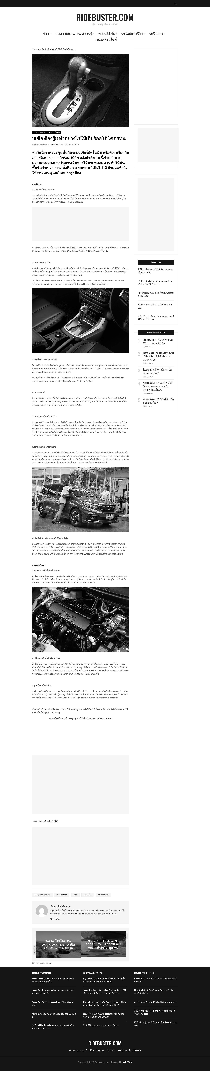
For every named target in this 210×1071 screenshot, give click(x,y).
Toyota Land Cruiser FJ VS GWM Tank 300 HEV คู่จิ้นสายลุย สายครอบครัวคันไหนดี (104, 980)
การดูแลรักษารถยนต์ (42, 895)
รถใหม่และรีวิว (132, 34)
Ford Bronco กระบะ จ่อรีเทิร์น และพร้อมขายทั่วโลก (156, 294)
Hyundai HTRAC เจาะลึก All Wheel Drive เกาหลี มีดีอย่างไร (155, 980)
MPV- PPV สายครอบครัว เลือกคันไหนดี (100, 1025)
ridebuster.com (105, 718)
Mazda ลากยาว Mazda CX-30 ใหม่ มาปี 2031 (155, 306)
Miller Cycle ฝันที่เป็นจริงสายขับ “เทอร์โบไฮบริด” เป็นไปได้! (153, 992)
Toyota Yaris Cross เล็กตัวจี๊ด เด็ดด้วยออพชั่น (157, 371)
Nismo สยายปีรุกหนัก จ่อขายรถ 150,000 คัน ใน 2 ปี (54, 1015)
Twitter (56, 919)
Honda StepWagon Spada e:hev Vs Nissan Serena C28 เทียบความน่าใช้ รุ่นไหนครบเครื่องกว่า (104, 992)
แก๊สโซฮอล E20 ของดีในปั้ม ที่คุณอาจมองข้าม (155, 1002)
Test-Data (111, 1051)
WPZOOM (127, 1062)
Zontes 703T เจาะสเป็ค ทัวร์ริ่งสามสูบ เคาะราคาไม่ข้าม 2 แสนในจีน (157, 386)
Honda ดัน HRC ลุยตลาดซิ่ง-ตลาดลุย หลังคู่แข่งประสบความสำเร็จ (53, 992)
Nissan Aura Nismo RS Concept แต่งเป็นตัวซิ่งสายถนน (53, 1003)
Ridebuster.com (105, 17)
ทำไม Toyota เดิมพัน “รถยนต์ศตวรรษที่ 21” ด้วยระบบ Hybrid (156, 318)
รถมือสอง (156, 34)
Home (34, 49)
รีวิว (92, 1051)
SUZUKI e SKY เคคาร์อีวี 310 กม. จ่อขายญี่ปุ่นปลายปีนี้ (155, 271)
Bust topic (39, 132)
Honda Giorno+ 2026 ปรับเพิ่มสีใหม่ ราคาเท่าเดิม (158, 341)
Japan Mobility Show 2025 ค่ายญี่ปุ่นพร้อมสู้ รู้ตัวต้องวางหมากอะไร (158, 356)
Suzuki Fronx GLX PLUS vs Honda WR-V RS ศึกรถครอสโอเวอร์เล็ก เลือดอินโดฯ (104, 1015)
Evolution (100, 1051)
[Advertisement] (80, 224)
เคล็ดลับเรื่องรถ (54, 132)
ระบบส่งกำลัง (62, 895)
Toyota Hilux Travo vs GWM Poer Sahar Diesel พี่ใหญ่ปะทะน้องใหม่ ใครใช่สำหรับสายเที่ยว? (104, 1003)
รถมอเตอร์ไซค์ (106, 39)
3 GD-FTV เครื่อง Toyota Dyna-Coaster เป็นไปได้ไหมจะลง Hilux (154, 1012)
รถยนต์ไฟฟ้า (107, 34)
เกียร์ (75, 895)
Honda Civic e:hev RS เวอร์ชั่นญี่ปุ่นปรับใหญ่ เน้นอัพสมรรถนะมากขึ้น (53, 980)
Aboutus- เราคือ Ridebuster (129, 1051)
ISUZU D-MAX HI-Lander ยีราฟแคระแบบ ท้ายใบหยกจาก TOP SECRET (53, 1027)
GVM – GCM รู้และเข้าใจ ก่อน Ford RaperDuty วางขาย (155, 1024)
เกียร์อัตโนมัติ (103, 895)
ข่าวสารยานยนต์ (78, 1051)
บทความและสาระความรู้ (73, 34)
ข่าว (46, 34)
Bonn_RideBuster (50, 144)
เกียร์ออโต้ (88, 895)
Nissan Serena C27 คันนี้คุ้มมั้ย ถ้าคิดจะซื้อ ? (158, 401)
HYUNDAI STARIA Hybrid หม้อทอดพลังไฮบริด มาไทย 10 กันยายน (155, 282)
